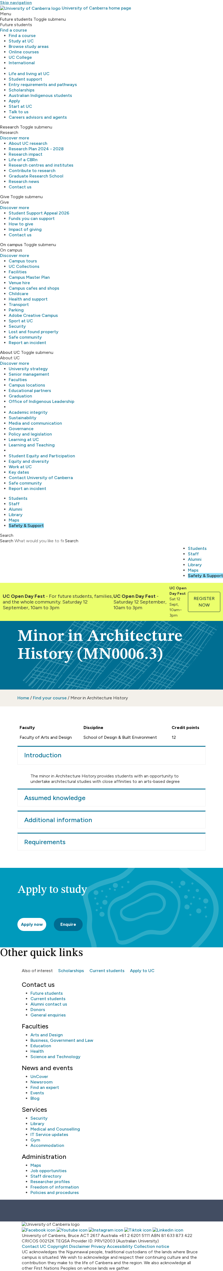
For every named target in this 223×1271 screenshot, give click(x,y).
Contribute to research (32, 170)
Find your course (50, 697)
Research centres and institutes (41, 165)
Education (40, 1045)
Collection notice (151, 1246)
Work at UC (20, 466)
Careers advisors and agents (38, 117)
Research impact (25, 154)
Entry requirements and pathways (43, 84)
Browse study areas (29, 46)
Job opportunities (48, 1170)
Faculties (18, 379)
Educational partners (30, 390)
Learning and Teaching (32, 445)
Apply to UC (142, 970)
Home (23, 697)
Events (37, 1092)
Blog (34, 1098)
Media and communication (35, 423)
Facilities (18, 271)
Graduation (20, 396)
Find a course (13, 30)
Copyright (57, 1246)
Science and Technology (55, 1056)
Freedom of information (54, 1187)
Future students (46, 993)
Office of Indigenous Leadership (41, 401)
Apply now (32, 924)
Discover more (14, 137)
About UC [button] (10, 352)
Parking (16, 310)
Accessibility (120, 1246)
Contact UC (34, 1246)
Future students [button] (16, 19)
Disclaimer (79, 1246)
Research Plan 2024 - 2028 (36, 148)
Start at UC (20, 106)
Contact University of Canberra (41, 477)
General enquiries (48, 1015)
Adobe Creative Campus (33, 315)
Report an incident (27, 342)
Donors (37, 1009)
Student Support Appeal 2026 (39, 213)
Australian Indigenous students (40, 95)
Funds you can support (32, 218)
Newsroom (41, 1082)
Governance (21, 428)
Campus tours (23, 261)
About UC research (28, 143)
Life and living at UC (29, 73)
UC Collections (24, 266)
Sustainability (22, 417)
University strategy (28, 368)
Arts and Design (46, 1034)
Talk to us (19, 111)
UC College (20, 57)
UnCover (39, 1076)
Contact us (20, 186)
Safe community (25, 337)
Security (17, 326)
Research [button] (9, 127)
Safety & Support (26, 525)
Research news (24, 181)
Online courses (24, 51)
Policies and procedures (54, 1192)
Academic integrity (28, 412)
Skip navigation (16, 2)
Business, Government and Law (61, 1040)
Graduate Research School (36, 176)
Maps (14, 520)
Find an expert (44, 1087)
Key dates (19, 472)
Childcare (18, 293)
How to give (21, 223)
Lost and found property (33, 331)
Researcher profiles (50, 1181)
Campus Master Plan (29, 277)
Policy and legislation (30, 434)
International (22, 62)
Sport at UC (21, 320)
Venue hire (19, 282)
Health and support (28, 299)
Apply (14, 100)
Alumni (15, 509)
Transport (19, 304)
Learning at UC (24, 439)
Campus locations (27, 385)
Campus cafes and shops (34, 288)
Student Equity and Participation (42, 455)
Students (18, 498)
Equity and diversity (29, 461)
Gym (35, 1140)
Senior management (29, 374)
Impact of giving (25, 229)
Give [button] (4, 196)
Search (6, 540)
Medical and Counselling (55, 1129)
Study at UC (21, 41)
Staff (14, 503)
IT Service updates (49, 1134)
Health (37, 1051)
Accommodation (47, 1145)
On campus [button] (11, 244)
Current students (107, 970)
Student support (25, 79)
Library (16, 514)
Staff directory (45, 1176)
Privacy (98, 1246)
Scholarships (22, 90)
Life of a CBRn (23, 159)
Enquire (68, 924)
